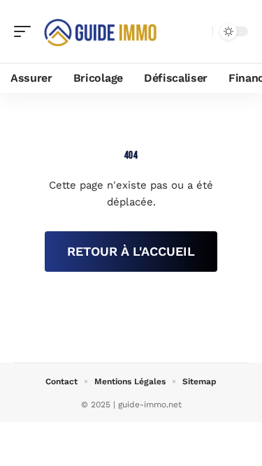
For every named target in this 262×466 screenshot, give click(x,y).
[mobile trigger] (26, 31)
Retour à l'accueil (131, 251)
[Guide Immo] (100, 31)
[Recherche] (199, 32)
